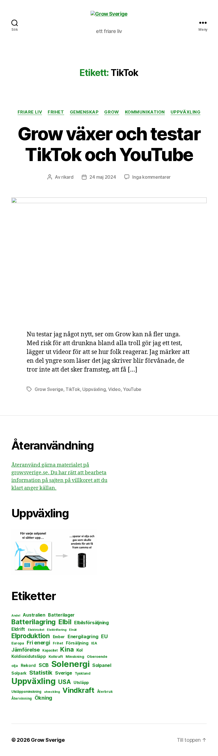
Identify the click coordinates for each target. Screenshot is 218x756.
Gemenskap (84, 112)
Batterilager (61, 615)
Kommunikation (145, 112)
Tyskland (83, 673)
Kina (67, 649)
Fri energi (38, 643)
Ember (59, 637)
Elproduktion (30, 636)
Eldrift (18, 629)
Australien (34, 615)
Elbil (65, 622)
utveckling (52, 692)
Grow (111, 112)
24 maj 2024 (102, 177)
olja (14, 666)
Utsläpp (81, 682)
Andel (15, 615)
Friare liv (30, 112)
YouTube (132, 389)
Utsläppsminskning (26, 692)
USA (64, 681)
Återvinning (21, 698)
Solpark (18, 673)
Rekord (28, 665)
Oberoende (97, 656)
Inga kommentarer (151, 177)
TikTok (73, 389)
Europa (17, 643)
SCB (44, 665)
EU (104, 636)
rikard (67, 177)
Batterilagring (33, 622)
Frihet (56, 112)
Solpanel (101, 665)
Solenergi (70, 664)
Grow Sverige (49, 389)
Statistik (41, 672)
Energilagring (83, 636)
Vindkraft (78, 690)
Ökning (43, 698)
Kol (79, 650)
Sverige (63, 673)
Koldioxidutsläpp (28, 656)
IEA (94, 643)
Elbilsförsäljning (91, 622)
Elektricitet (36, 630)
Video (114, 389)
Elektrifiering (56, 630)
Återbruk (105, 691)
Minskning (75, 656)
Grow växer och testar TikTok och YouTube (109, 144)
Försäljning (77, 642)
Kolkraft (56, 656)
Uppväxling (186, 112)
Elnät (73, 630)
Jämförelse (25, 650)
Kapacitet (50, 650)
